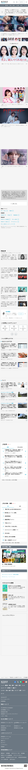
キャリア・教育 (18, 690)
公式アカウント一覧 (15, 753)
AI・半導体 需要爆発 (7, 564)
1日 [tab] (8, 506)
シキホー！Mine (4, 715)
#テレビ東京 (14, 219)
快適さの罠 (10, 595)
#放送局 (2, 215)
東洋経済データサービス (6, 725)
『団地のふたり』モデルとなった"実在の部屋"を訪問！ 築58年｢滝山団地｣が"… (13, 473)
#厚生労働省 (15, 574)
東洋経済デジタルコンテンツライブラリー (9, 713)
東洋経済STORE (4, 711)
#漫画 (10, 210)
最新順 (6, 5)
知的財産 (2, 757)
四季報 (8, 687)
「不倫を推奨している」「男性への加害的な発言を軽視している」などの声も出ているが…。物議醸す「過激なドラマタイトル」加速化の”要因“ (9, 257)
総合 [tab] (8, 447)
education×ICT (4, 697)
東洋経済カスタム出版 (18, 727)
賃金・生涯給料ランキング (10, 540)
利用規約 (2, 746)
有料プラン (3, 740)
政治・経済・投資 (10, 690)
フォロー (20, 313)
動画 (21, 5)
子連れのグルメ (8, 523)
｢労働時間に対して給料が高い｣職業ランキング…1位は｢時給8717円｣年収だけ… (14, 450)
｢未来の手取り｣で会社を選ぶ (11, 526)
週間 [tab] (20, 506)
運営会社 (2, 753)
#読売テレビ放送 (4, 221)
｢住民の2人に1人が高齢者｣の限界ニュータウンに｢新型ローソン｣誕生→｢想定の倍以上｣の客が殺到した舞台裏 (8, 406)
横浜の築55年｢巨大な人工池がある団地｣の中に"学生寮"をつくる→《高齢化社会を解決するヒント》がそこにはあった (9, 416)
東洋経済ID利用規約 (22, 757)
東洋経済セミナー (17, 725)
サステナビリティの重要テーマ (11, 529)
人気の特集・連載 (7, 503)
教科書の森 (3, 729)
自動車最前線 (8, 516)
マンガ (25, 5)
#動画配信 (15, 215)
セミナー (3, 687)
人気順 (17, 5)
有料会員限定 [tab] (20, 447)
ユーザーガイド (4, 744)
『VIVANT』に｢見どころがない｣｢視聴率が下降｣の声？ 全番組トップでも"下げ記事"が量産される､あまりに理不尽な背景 (9, 304)
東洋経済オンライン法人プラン (7, 722)
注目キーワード (6, 570)
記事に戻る (2, 12)
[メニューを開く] (26, 2)
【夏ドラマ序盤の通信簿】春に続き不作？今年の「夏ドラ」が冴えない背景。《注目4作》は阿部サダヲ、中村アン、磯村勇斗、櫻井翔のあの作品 (9, 290)
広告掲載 (23, 753)
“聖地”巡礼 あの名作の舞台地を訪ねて (13, 509)
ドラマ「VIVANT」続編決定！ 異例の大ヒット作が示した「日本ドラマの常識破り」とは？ (9, 276)
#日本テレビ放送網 (5, 219)
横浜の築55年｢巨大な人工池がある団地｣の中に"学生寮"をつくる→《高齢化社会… (14, 456)
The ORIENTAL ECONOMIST (7, 707)
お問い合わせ (12, 759)
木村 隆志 (8, 311)
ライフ (6, 677)
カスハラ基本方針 (4, 759)
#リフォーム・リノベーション (8, 576)
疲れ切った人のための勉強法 (14, 585)
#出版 (9, 215)
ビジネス (3, 690)
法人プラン (3, 742)
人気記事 (4, 444)
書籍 (14, 687)
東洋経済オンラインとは (6, 736)
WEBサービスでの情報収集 (6, 755)
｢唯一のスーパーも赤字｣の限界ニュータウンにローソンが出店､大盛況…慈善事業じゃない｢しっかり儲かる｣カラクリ (9, 395)
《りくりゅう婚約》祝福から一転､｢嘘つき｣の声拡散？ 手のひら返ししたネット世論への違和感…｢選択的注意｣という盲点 (9, 384)
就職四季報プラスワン (9, 519)
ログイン (21, 2)
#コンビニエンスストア (7, 574)
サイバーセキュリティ (5, 699)
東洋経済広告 (3, 727)
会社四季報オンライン (5, 709)
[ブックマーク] (12, 334)
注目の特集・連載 (6, 546)
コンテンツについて (5, 738)
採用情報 (8, 753)
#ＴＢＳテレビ (14, 221)
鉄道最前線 (3, 701)
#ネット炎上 (3, 210)
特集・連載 (12, 5)
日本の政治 (7, 533)
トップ (2, 5)
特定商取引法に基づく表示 (11, 757)
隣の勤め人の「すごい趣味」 (11, 512)
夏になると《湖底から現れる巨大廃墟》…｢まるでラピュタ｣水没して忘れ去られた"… (14, 468)
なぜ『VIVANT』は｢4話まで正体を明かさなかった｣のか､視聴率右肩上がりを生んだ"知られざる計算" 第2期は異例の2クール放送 (9, 270)
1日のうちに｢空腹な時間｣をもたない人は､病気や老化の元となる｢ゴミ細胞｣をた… (13, 462)
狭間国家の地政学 (12, 604)
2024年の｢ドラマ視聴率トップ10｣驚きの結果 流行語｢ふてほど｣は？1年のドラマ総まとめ (9, 297)
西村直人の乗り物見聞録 (10, 536)
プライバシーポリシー (18, 755)
